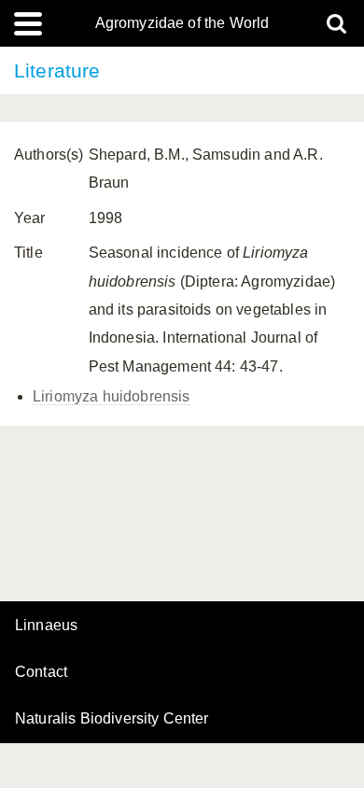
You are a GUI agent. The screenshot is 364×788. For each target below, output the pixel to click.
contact (41, 672)
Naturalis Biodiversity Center (112, 718)
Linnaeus (46, 625)
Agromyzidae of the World (182, 23)
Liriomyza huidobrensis (111, 396)
